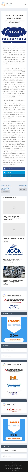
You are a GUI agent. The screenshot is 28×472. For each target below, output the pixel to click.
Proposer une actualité (14, 470)
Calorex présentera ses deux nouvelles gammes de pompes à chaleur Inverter (12, 218)
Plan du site (20, 465)
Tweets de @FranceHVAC (9, 350)
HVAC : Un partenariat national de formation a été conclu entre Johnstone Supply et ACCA (12, 261)
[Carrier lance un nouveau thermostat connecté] (14, 229)
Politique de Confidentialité (10, 465)
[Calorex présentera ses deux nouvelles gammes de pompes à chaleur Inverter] (14, 207)
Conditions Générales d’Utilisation (14, 468)
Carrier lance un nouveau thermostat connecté (13, 239)
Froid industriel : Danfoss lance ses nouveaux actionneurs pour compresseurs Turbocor (13, 282)
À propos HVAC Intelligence (13, 467)
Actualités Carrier (15, 21)
